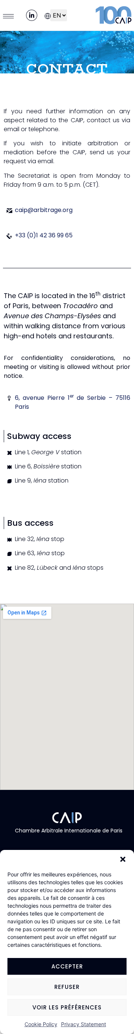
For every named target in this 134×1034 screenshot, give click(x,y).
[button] (123, 859)
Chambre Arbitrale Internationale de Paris (67, 830)
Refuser (67, 987)
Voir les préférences (67, 1007)
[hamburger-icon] (8, 16)
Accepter (67, 966)
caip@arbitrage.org (44, 210)
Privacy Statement (83, 1024)
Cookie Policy (41, 1024)
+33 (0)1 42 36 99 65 (44, 235)
